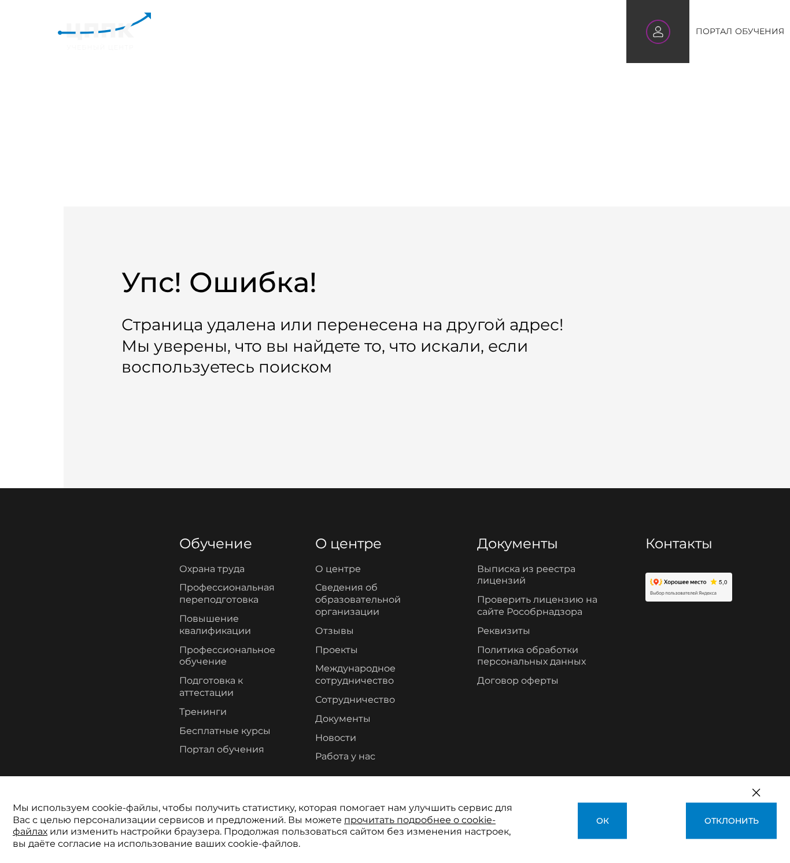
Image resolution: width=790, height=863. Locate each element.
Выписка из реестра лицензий (526, 575)
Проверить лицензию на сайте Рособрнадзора (537, 605)
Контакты (471, 31)
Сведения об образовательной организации (358, 599)
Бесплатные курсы (225, 730)
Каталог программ (201, 31)
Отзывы (334, 630)
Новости (335, 737)
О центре (337, 31)
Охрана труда (212, 568)
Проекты (336, 649)
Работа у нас (345, 756)
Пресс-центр (404, 31)
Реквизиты (503, 630)
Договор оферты (518, 680)
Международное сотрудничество (355, 674)
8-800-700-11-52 (549, 31)
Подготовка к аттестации (211, 686)
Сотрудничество (355, 699)
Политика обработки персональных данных (531, 655)
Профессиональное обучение (227, 655)
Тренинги (203, 711)
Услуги (270, 31)
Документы (343, 718)
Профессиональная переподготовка (227, 593)
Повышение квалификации (215, 624)
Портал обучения (221, 749)
